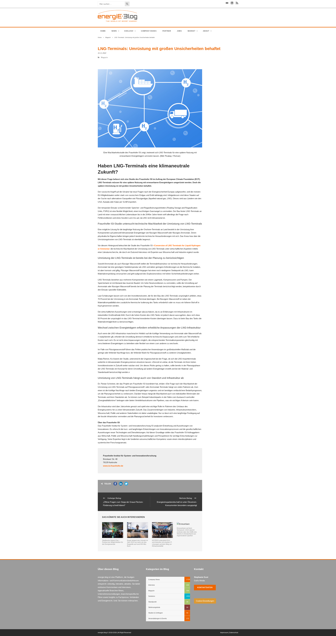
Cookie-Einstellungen (205, 601)
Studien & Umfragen (155, 613)
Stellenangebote (154, 607)
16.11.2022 (102, 53)
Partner (166, 31)
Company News (154, 579)
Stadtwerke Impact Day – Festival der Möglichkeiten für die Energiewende (112, 542)
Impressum (224, 633)
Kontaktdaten (204, 587)
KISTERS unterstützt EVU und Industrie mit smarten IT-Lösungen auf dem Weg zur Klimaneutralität (162, 543)
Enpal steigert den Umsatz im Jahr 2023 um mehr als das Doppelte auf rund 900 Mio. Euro (137, 543)
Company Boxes (149, 31)
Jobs (179, 31)
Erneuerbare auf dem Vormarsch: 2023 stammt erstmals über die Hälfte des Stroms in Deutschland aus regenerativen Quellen (187, 532)
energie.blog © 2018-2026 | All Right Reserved (114, 633)
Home (103, 31)
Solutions (151, 596)
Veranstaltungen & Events (157, 618)
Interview (151, 585)
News (114, 31)
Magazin (108, 37)
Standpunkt (152, 602)
